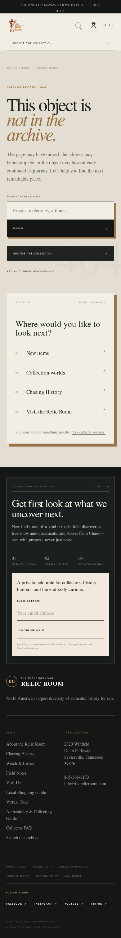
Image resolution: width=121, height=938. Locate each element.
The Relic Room (18, 68)
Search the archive (22, 837)
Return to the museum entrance (30, 271)
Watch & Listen (20, 763)
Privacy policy (16, 866)
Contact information (73, 866)
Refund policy (43, 866)
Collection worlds (65, 372)
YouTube (74, 904)
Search (60, 228)
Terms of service (18, 876)
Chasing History (65, 391)
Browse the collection (60, 43)
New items (65, 352)
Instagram (45, 904)
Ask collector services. (88, 431)
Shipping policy (47, 876)
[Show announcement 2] (60, 11)
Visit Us (13, 783)
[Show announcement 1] (57, 11)
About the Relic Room (26, 744)
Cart (109, 25)
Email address (28, 600)
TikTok (99, 904)
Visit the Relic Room (65, 411)
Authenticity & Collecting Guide (29, 815)
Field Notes (16, 773)
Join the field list (60, 629)
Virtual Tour (17, 802)
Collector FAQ (19, 828)
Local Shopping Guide (26, 792)
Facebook (16, 904)
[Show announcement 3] (63, 11)
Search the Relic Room (24, 196)
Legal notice (73, 876)
